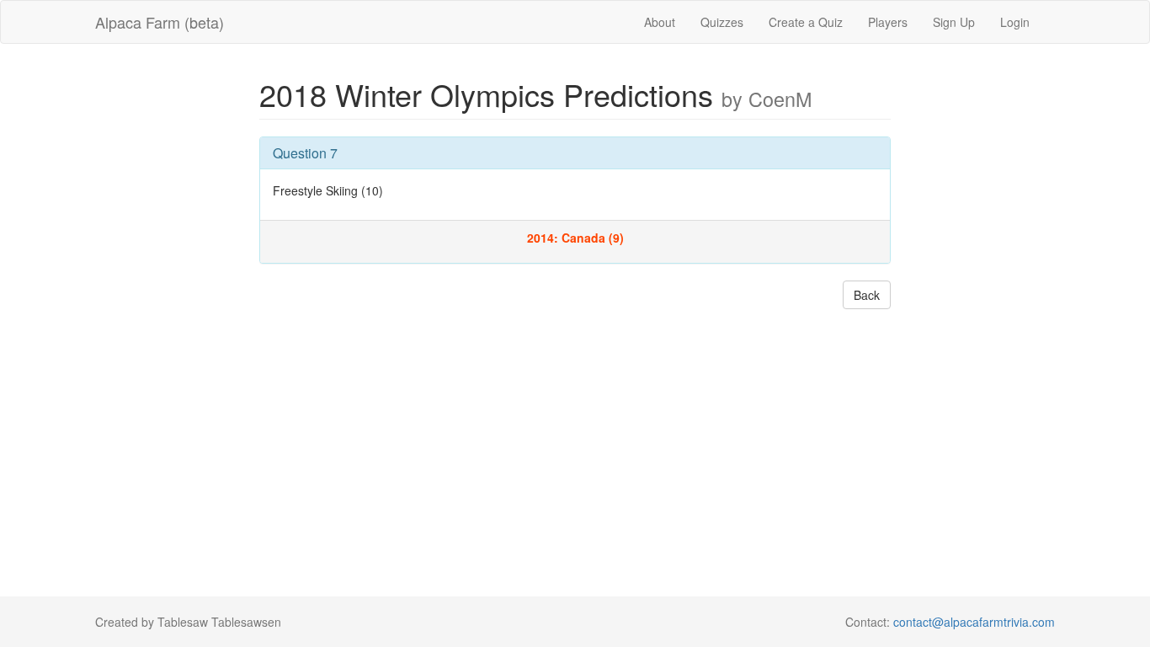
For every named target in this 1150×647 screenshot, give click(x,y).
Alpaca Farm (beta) (159, 22)
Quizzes (721, 21)
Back (867, 294)
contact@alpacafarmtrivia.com (974, 621)
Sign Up (954, 21)
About (659, 21)
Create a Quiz (806, 21)
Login (1015, 21)
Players (888, 21)
